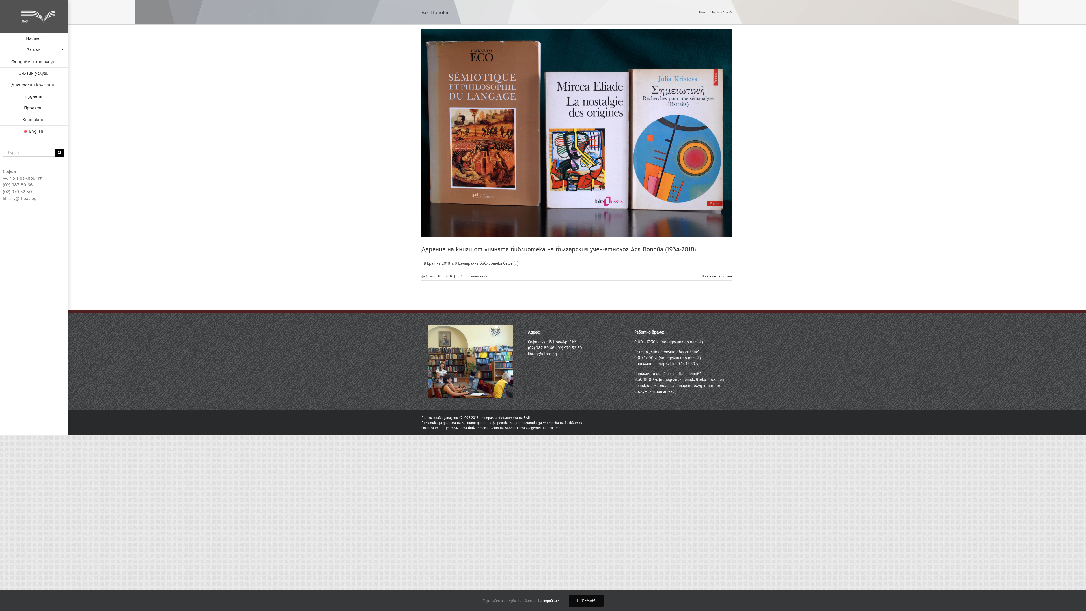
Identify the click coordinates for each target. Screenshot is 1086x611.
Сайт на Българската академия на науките (525, 428)
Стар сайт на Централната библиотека (454, 428)
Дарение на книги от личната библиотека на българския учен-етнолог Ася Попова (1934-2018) (558, 249)
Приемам (586, 600)
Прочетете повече (717, 276)
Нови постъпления (471, 276)
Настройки (548, 601)
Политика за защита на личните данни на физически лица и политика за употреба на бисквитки (501, 423)
